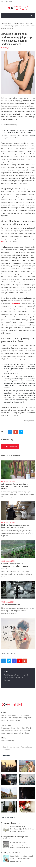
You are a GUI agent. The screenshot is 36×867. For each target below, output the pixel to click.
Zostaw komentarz (10, 447)
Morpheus (16, 303)
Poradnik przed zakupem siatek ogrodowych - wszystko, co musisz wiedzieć (14, 566)
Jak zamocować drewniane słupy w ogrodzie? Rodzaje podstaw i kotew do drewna (16, 486)
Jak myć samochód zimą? (11, 605)
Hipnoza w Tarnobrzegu (11, 823)
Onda (3, 241)
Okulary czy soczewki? (11, 852)
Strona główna (6, 23)
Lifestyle (15, 23)
